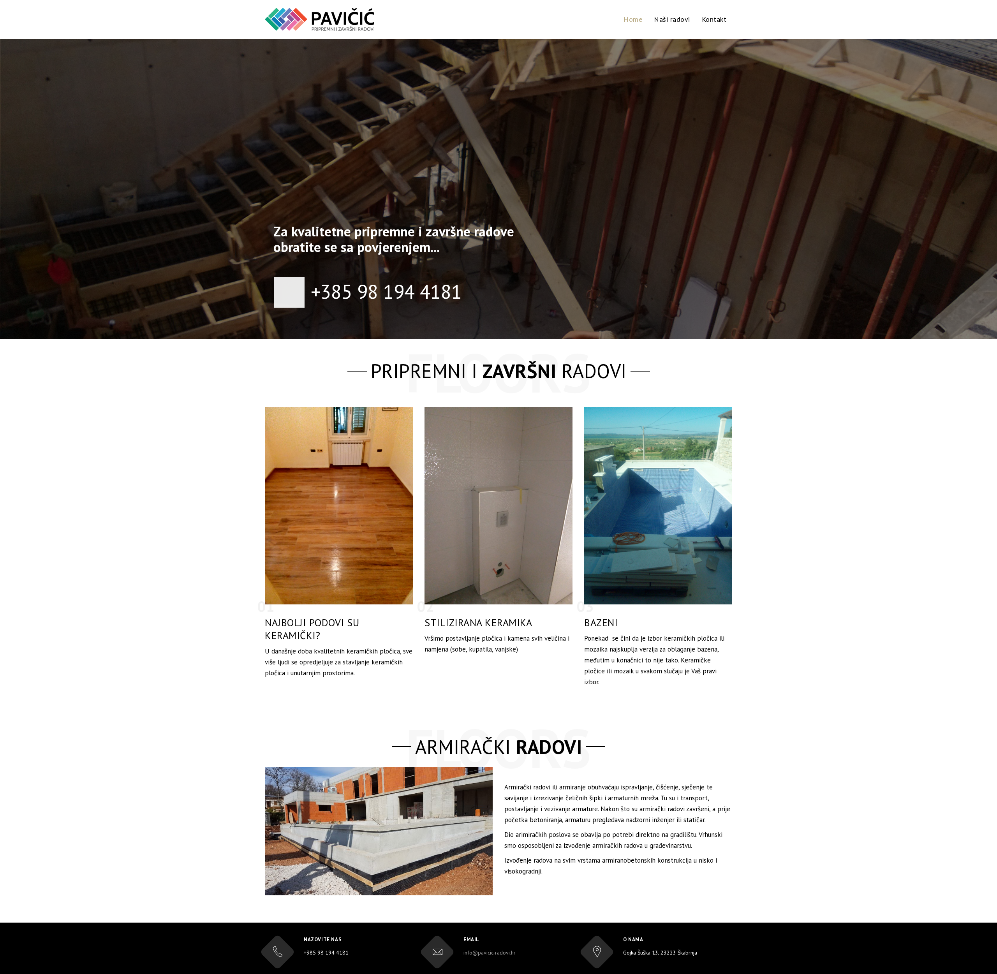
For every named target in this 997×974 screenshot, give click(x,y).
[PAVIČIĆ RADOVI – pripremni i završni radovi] (319, 19)
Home (633, 19)
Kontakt (714, 19)
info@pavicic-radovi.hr (489, 952)
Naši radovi (672, 19)
